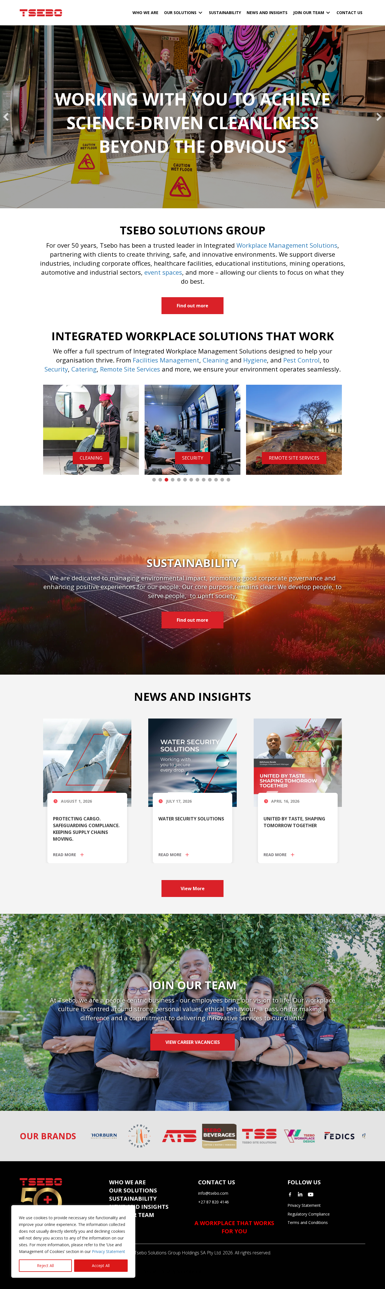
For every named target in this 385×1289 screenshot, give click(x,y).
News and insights (139, 1206)
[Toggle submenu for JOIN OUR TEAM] (328, 13)
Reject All (45, 1265)
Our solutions (133, 1190)
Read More (65, 854)
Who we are (127, 1182)
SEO (165, 1271)
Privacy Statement (108, 1251)
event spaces (163, 272)
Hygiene (255, 360)
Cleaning (216, 360)
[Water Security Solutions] (192, 762)
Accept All (101, 1265)
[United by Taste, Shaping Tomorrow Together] (298, 762)
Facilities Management (166, 360)
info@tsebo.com (213, 1193)
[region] (73, 1241)
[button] (5, 116)
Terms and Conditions (307, 1222)
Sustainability (133, 1198)
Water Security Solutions (191, 819)
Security (56, 369)
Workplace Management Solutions (286, 245)
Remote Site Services (130, 369)
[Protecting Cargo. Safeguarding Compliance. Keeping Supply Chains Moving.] (87, 762)
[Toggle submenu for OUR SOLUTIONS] (200, 13)
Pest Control (301, 360)
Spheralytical (189, 1271)
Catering (84, 369)
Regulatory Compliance (308, 1214)
